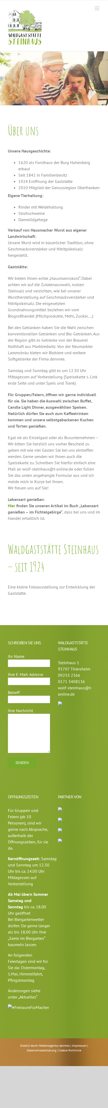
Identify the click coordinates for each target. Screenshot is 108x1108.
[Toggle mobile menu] (97, 8)
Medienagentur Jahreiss (55, 1045)
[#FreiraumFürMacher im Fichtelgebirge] (28, 1007)
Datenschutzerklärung (42, 1050)
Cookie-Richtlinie (69, 1050)
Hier (11, 505)
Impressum (79, 1045)
